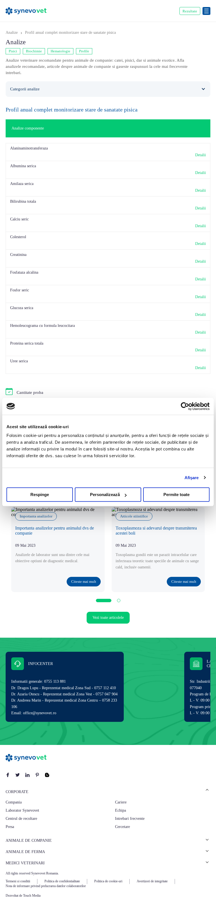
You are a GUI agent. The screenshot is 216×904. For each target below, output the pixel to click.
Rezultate (190, 11)
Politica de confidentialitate (62, 881)
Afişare (191, 477)
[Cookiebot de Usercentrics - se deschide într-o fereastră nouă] (185, 406)
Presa (10, 827)
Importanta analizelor (36, 516)
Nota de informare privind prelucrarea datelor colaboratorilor (46, 886)
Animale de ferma (25, 852)
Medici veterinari (25, 863)
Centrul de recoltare (21, 818)
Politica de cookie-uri (108, 881)
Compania (14, 802)
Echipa (120, 810)
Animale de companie (29, 840)
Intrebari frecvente (130, 818)
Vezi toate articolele (108, 617)
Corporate (17, 792)
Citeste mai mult (83, 581)
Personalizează (105, 494)
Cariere (121, 802)
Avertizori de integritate (152, 881)
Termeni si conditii (18, 881)
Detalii (200, 155)
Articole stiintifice (134, 516)
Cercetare (122, 827)
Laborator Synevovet (22, 810)
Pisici (13, 51)
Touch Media (31, 896)
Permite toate (176, 494)
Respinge (39, 494)
